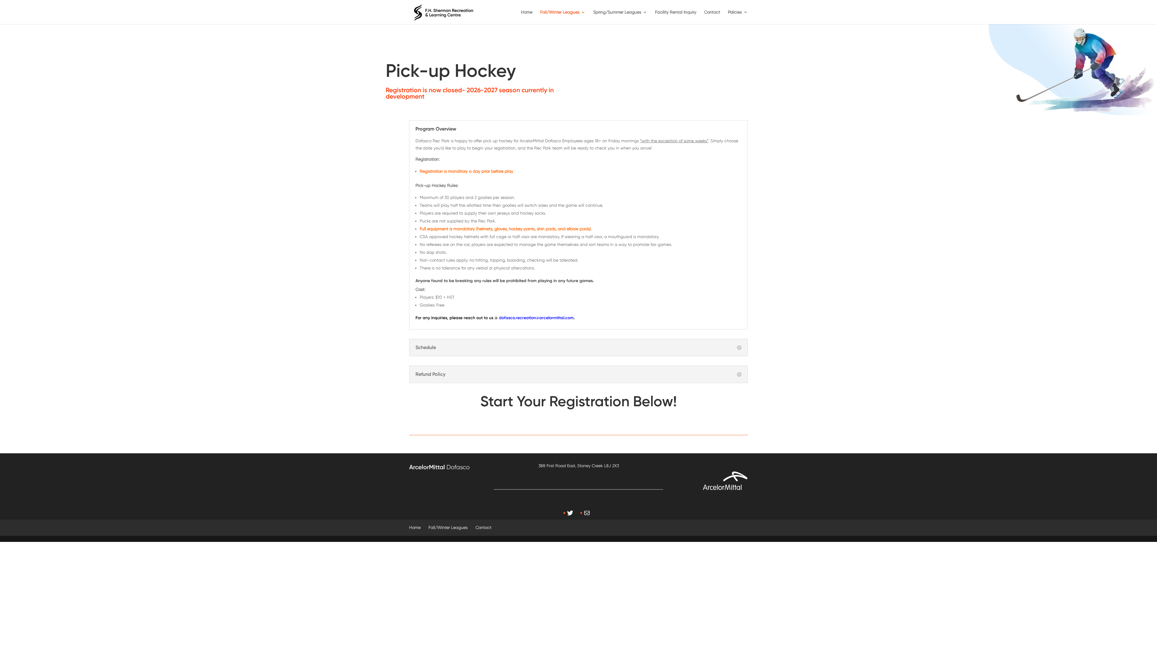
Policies (735, 12)
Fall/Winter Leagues (559, 12)
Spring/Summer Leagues (617, 12)
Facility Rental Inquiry (675, 12)
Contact (712, 12)
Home (526, 12)
